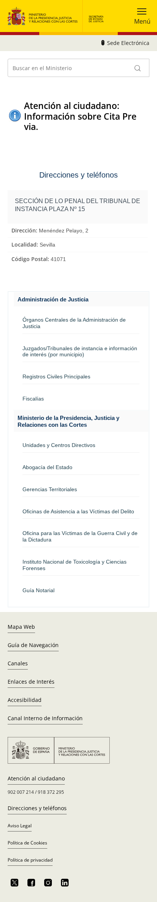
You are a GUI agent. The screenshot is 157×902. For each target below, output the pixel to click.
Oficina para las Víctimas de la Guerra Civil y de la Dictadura (80, 536)
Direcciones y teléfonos (37, 808)
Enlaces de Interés (31, 681)
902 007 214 (21, 792)
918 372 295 (51, 792)
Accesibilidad (25, 699)
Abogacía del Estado (47, 467)
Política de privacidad (30, 860)
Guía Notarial (38, 590)
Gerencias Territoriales (49, 489)
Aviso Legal (20, 825)
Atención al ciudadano (36, 778)
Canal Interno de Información (45, 718)
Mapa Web (21, 626)
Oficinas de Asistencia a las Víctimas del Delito (78, 511)
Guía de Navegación (33, 645)
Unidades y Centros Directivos (58, 445)
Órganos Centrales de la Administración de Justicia (74, 323)
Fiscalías (33, 399)
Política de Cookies (27, 843)
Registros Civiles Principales (56, 376)
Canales (18, 663)
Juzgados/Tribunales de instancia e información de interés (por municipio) (79, 351)
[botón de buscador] (137, 68)
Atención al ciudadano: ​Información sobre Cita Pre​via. (80, 116)
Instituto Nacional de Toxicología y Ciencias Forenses (74, 565)
